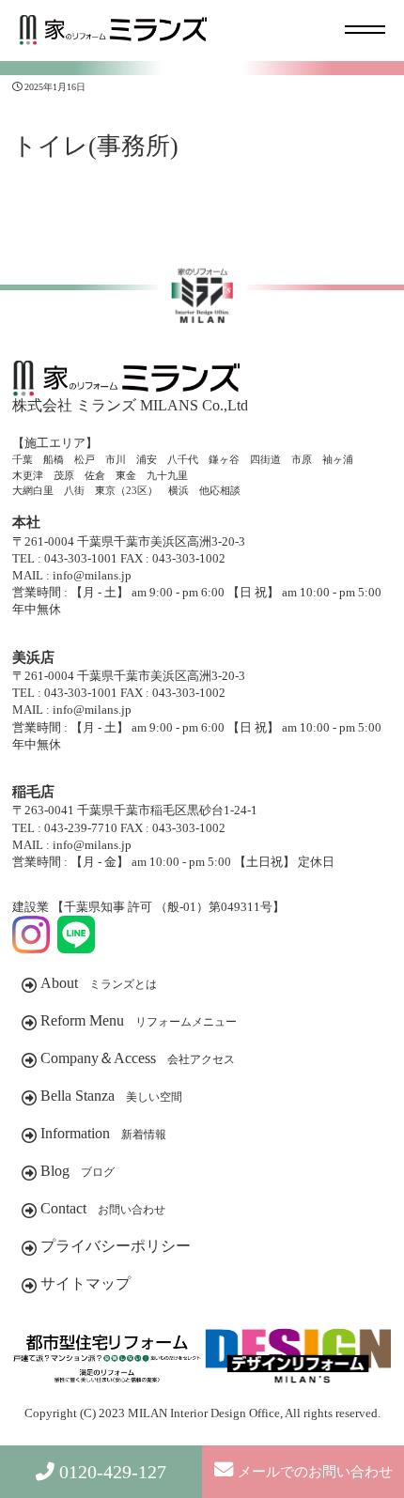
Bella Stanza (111, 1096)
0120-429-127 (112, 1471)
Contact (102, 1208)
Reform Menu (138, 1020)
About (98, 983)
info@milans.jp (92, 575)
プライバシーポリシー (115, 1246)
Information (103, 1133)
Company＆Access (137, 1058)
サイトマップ (85, 1283)
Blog (77, 1171)
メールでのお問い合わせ (315, 1471)
